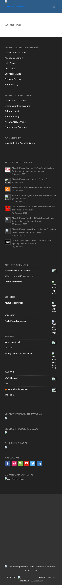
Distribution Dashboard (16, 100)
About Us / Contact (14, 57)
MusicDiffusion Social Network (20, 143)
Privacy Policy (11, 84)
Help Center (11, 63)
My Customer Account (15, 52)
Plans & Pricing (12, 116)
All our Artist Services (15, 121)
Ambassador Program (16, 127)
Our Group (10, 68)
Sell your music (12, 111)
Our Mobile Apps (13, 73)
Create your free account (17, 105)
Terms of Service (13, 79)
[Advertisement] (31, 527)
